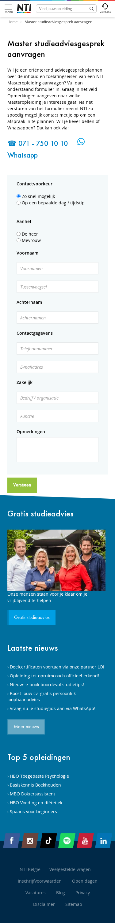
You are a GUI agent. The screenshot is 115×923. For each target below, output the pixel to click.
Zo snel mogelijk (38, 196)
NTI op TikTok (48, 840)
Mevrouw (31, 240)
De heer (30, 234)
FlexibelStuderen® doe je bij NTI (24, 8)
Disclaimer (44, 904)
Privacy (82, 892)
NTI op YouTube (85, 840)
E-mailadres (31, 367)
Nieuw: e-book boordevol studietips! (47, 684)
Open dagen (85, 881)
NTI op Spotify (66, 840)
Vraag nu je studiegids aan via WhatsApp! (52, 708)
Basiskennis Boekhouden (35, 785)
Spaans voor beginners (33, 811)
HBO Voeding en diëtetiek (36, 803)
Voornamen (31, 268)
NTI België (30, 869)
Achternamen (33, 318)
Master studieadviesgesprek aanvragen (58, 21)
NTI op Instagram (30, 840)
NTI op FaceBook (11, 840)
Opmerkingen (31, 431)
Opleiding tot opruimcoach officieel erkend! (54, 676)
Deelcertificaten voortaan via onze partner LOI (57, 667)
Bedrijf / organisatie (39, 398)
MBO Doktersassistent (32, 794)
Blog (60, 892)
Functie (27, 416)
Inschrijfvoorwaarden (40, 881)
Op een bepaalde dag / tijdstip (53, 203)
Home (12, 21)
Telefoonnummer (36, 349)
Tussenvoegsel (33, 287)
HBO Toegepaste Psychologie (39, 776)
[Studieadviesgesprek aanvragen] (57, 560)
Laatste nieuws (32, 647)
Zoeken (91, 8)
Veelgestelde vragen (70, 869)
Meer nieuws (26, 726)
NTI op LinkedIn (103, 840)
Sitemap (73, 904)
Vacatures (35, 892)
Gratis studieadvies (40, 513)
